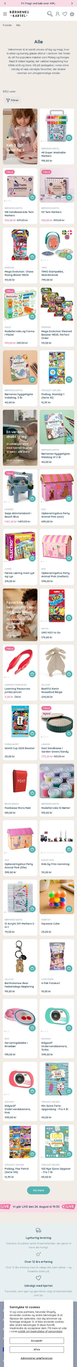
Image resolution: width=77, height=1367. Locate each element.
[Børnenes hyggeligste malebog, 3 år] (20, 367)
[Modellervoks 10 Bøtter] (57, 781)
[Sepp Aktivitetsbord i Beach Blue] (20, 486)
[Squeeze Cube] (57, 897)
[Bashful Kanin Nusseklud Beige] (57, 662)
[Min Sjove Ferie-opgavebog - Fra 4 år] (57, 1079)
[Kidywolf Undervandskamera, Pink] (20, 1079)
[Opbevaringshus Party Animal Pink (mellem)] (57, 546)
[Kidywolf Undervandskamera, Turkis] (57, 1016)
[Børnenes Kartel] (55, 1206)
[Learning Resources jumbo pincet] (20, 662)
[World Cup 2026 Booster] (20, 721)
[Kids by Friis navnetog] (57, 837)
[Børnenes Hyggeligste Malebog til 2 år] (57, 427)
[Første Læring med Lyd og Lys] (20, 546)
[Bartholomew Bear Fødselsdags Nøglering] (20, 956)
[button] (5, 3)
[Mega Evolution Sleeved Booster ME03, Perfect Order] (57, 304)
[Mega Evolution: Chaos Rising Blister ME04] (20, 245)
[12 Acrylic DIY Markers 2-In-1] (20, 897)
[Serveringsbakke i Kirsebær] (20, 1016)
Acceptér (36, 1340)
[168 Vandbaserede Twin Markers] (20, 185)
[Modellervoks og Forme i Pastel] (20, 304)
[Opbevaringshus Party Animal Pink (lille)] (20, 837)
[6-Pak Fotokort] (57, 956)
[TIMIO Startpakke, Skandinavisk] (57, 245)
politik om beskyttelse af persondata (40, 1331)
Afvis (37, 1349)
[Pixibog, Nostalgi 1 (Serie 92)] (57, 367)
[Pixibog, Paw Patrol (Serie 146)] (20, 1142)
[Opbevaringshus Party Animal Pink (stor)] (57, 486)
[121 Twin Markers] (57, 185)
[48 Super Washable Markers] (57, 126)
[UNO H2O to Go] (57, 606)
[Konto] (58, 14)
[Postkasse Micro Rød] (20, 781)
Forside (7, 25)
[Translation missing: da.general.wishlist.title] (65, 14)
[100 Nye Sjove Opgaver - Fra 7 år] (57, 1142)
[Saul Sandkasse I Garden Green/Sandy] (57, 721)
